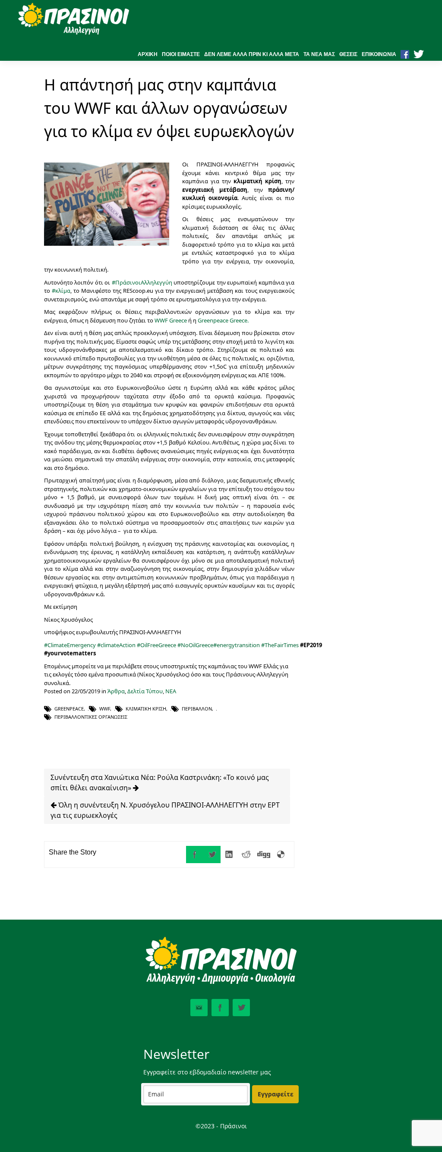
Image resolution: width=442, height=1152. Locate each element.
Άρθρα (116, 691)
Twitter (241, 1007)
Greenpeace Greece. (224, 320)
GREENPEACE (69, 708)
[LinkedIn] (229, 854)
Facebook (220, 1007)
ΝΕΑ (170, 691)
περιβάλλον (197, 708)
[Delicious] (281, 854)
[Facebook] (194, 854)
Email (199, 1007)
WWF (104, 708)
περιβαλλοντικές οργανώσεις (90, 717)
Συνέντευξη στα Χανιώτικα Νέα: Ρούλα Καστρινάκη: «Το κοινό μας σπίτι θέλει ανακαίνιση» (160, 782)
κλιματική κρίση (146, 708)
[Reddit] (246, 854)
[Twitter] (212, 854)
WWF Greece (171, 320)
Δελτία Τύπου (145, 691)
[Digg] (263, 854)
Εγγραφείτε (276, 1094)
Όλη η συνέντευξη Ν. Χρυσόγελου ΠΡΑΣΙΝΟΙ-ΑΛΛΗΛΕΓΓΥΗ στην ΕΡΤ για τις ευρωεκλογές (165, 810)
